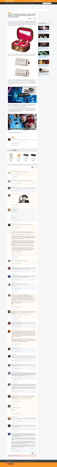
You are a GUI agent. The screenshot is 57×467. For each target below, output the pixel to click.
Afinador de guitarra (26, 3)
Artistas (22, 3)
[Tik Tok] (9, 463)
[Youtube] (8, 463)
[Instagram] (6, 463)
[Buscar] (50, 3)
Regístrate (10, 455)
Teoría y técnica (18, 3)
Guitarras (7, 3)
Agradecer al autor (15, 145)
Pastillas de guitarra (17, 132)
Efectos (14, 3)
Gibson (21, 132)
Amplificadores (11, 3)
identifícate (13, 455)
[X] (12, 463)
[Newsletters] (16, 463)
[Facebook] (11, 463)
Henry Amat (13, 18)
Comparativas (11, 132)
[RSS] (14, 463)
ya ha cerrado (22, 82)
